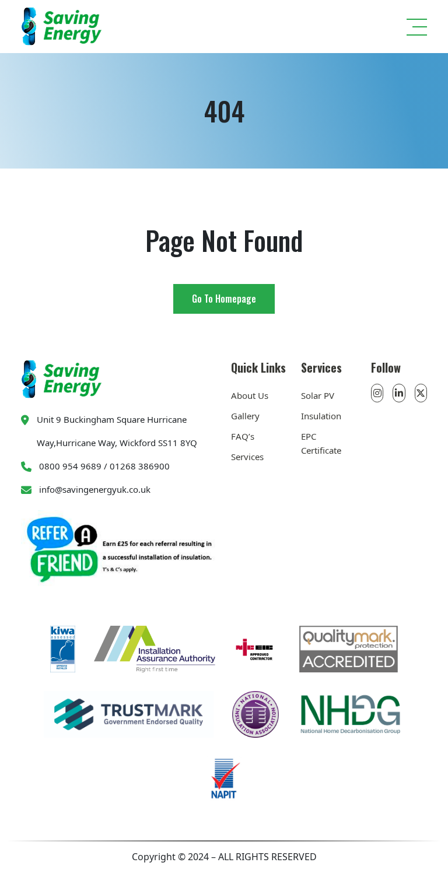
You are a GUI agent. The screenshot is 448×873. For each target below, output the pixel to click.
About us (249, 395)
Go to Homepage (224, 299)
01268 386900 (140, 466)
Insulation (321, 416)
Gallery (245, 416)
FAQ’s (242, 436)
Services (247, 456)
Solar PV (317, 395)
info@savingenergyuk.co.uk (94, 489)
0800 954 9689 (70, 466)
